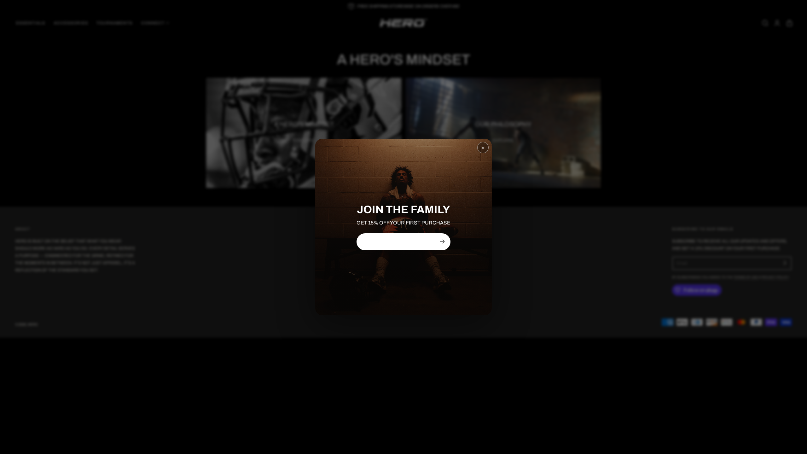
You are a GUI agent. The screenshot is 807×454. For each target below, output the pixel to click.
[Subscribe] (442, 241)
